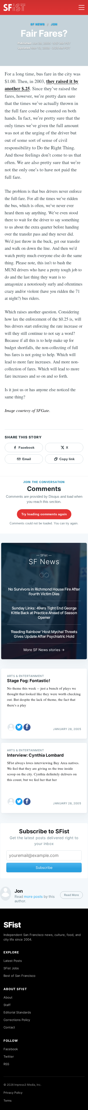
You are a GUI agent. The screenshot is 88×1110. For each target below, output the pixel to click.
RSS (6, 1064)
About (8, 997)
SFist (12, 924)
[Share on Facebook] (27, 727)
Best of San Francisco (19, 976)
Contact (9, 1027)
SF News (38, 24)
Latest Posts (13, 961)
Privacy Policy (13, 1092)
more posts (33, 896)
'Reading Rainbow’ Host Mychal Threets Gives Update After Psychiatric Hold (44, 634)
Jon (54, 24)
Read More (71, 895)
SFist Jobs (11, 968)
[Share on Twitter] (19, 727)
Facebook (11, 1049)
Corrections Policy (17, 1020)
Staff (7, 1005)
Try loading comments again (44, 514)
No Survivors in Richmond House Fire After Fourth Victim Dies (44, 591)
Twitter (9, 1056)
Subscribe (44, 867)
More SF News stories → (44, 650)
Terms (7, 1100)
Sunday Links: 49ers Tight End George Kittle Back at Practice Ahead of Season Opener (44, 613)
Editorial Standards (17, 1012)
